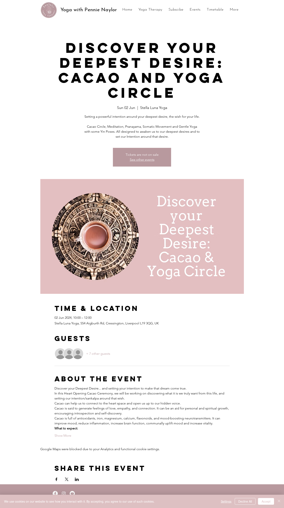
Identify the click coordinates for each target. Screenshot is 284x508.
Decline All (245, 501)
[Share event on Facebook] (56, 479)
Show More (62, 436)
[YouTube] (72, 493)
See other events (142, 160)
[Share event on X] (67, 479)
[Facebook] (55, 493)
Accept (266, 501)
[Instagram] (63, 493)
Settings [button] (226, 501)
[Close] (279, 501)
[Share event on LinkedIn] (77, 479)
